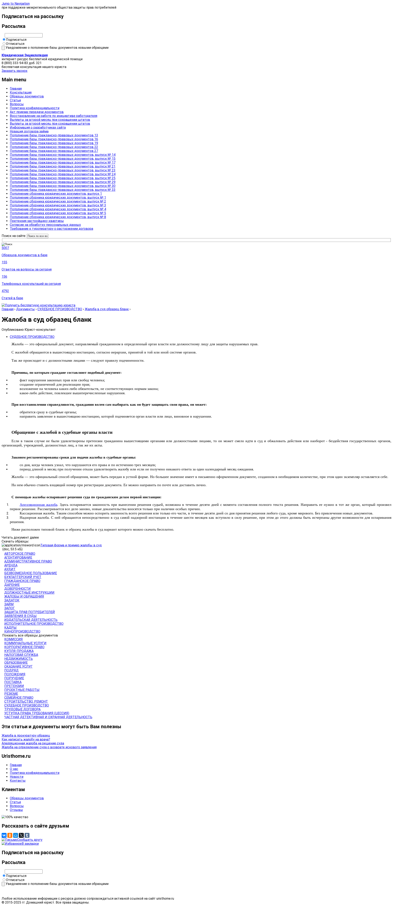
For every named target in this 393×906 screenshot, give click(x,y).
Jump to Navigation (16, 4)
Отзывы (16, 810)
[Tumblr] (27, 835)
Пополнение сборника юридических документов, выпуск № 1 (58, 197)
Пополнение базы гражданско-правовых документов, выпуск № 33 (62, 190)
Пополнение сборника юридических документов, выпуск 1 (56, 194)
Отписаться (15, 44)
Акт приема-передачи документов (37, 112)
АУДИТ (10, 569)
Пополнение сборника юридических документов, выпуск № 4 (58, 209)
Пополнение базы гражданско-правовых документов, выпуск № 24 (62, 174)
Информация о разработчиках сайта (38, 127)
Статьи (15, 100)
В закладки (30, 844)
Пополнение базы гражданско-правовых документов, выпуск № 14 (62, 155)
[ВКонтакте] (4, 835)
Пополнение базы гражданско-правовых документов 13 (54, 135)
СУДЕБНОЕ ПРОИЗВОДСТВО (59, 309)
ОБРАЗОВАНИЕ (16, 663)
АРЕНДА (10, 565)
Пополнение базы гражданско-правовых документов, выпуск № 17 (62, 162)
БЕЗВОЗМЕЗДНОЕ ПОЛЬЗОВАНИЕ (30, 573)
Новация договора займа (29, 131)
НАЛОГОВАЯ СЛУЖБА (21, 655)
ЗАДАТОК (11, 600)
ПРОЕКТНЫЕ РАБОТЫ (22, 690)
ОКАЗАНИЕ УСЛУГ (18, 666)
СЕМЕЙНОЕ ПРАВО (18, 698)
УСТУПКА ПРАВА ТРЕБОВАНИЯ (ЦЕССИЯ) (36, 713)
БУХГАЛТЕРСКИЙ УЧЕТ (22, 577)
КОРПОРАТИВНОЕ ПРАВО (24, 647)
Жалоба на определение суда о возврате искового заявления (49, 747)
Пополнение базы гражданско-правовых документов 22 (54, 147)
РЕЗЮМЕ (11, 694)
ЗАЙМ (9, 604)
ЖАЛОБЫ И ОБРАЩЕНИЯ (24, 596)
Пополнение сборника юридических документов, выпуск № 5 (58, 213)
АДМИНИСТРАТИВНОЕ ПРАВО (28, 561)
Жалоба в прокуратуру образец (26, 735)
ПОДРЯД (11, 670)
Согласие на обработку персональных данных (45, 225)
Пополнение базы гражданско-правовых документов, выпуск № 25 (62, 178)
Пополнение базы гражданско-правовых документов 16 (54, 139)
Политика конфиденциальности (34, 108)
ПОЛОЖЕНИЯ (14, 674)
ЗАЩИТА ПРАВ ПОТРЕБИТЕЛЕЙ (29, 612)
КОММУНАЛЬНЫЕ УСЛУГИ (25, 643)
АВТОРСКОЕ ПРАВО (19, 554)
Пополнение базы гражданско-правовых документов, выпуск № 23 (62, 170)
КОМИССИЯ (13, 639)
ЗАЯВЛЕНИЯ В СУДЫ (20, 616)
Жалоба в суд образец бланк (107, 309)
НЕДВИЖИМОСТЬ (18, 659)
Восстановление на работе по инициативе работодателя (53, 116)
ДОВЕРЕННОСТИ (17, 589)
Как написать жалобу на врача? (26, 739)
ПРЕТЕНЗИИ (14, 686)
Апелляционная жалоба (38, 505)
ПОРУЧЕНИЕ (14, 678)
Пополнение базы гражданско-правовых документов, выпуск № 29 (62, 182)
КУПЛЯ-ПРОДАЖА (19, 651)
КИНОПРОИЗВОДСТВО (22, 631)
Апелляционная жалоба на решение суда (33, 743)
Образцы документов (27, 96)
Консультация (21, 92)
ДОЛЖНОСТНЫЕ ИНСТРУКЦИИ (29, 593)
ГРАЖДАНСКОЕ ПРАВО (22, 581)
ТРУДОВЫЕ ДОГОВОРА (22, 709)
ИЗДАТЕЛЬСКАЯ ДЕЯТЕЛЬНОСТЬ (31, 620)
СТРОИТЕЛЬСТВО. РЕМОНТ (26, 701)
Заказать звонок (14, 71)
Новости (16, 777)
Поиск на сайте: (14, 236)
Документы (25, 309)
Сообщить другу (29, 840)
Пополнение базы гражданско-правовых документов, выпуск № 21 (62, 166)
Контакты (18, 781)
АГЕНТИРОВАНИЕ (18, 557)
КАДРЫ (10, 628)
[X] (21, 835)
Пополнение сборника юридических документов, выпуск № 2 (58, 201)
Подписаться (16, 40)
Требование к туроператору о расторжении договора (51, 229)
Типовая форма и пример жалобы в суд (71, 545)
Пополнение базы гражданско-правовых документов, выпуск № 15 (62, 159)
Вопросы (17, 104)
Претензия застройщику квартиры (37, 221)
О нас (14, 769)
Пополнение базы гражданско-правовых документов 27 (54, 151)
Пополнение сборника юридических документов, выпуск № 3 (58, 205)
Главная (16, 89)
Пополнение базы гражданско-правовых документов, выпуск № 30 (62, 186)
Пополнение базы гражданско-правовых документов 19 (54, 143)
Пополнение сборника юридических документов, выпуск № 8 (58, 217)
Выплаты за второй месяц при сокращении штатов (50, 120)
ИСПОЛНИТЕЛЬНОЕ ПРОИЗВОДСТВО (33, 624)
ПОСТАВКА (12, 682)
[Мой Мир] (15, 835)
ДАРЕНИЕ (12, 585)
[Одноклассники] (9, 835)
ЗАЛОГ (9, 608)
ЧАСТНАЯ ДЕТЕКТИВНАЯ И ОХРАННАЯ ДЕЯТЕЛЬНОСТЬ (48, 717)
